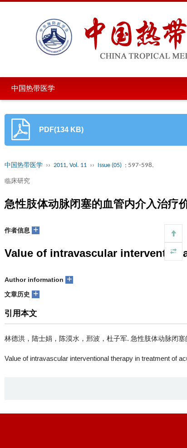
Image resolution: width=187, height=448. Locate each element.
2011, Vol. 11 (70, 165)
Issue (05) (110, 165)
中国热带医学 (33, 88)
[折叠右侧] (173, 251)
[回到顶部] (173, 233)
